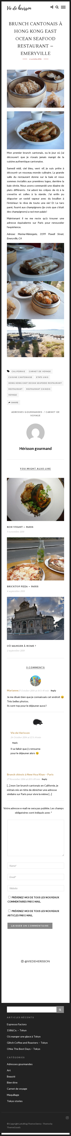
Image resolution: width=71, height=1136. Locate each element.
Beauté (11, 1076)
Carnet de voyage (40, 371)
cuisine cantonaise (20, 377)
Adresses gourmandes (26, 412)
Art (9, 1070)
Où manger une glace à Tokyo (24, 1036)
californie (18, 371)
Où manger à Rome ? (21, 646)
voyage (13, 395)
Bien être (12, 1082)
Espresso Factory (17, 1024)
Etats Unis (42, 377)
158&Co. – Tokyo (17, 1030)
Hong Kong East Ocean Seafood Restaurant (35, 383)
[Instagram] (67, 1118)
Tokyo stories (15, 1101)
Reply (53, 690)
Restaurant (16, 389)
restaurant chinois (38, 389)
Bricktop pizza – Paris (23, 586)
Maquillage (13, 1094)
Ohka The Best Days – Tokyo (23, 1048)
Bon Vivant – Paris (20, 527)
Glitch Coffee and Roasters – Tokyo (27, 1042)
